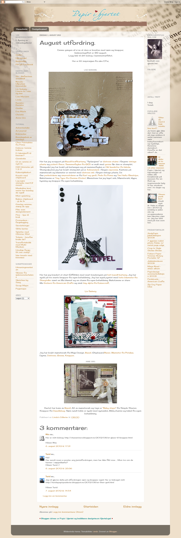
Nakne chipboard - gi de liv (24, 200)
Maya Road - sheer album (154, 267)
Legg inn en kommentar (55, 496)
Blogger (113, 531)
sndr (95, 531)
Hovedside (21, 29)
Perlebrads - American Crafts (155, 280)
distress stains (110, 161)
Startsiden (90, 506)
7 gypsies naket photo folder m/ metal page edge (155, 243)
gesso (108, 164)
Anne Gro (21, 118)
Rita (48, 434)
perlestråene (50, 175)
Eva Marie (21, 111)
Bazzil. (88, 352)
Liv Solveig (90, 291)
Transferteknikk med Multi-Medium (23, 244)
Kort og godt (90, 175)
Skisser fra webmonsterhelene (25, 275)
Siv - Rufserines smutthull (24, 77)
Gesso (60, 355)
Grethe (19, 108)
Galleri (19, 55)
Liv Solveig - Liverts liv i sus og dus (23, 91)
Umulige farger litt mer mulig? (23, 251)
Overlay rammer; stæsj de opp (24, 205)
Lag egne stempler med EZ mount (24, 183)
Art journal (21, 131)
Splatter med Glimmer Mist (23, 233)
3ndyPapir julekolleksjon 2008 (154, 235)
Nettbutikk (21, 61)
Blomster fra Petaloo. (122, 352)
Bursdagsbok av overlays (24, 138)
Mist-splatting (23, 196)
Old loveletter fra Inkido (117, 167)
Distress (51, 355)
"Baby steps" (109, 408)
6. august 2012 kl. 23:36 (59, 468)
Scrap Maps (22, 285)
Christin (20, 115)
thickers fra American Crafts (59, 283)
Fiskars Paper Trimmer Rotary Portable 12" (155, 256)
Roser (107, 352)
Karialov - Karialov (20, 104)
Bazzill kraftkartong (75, 161)
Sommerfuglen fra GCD (78, 164)
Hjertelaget (21, 58)
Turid (48, 454)
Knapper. (69, 355)
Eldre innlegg (132, 506)
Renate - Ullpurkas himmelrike (21, 84)
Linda (18, 100)
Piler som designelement (23, 211)
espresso (113, 169)
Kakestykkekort (23, 172)
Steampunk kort (161, 196)
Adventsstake (23, 128)
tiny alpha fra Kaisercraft (96, 283)
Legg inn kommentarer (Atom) (68, 512)
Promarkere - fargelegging (22, 221)
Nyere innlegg (48, 506)
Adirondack (93, 169)
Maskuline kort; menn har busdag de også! (24, 190)
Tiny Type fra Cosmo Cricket (70, 178)
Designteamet (39, 29)
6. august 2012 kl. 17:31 (58, 446)
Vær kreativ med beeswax (24, 256)
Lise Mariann (22, 97)
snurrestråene (68, 175)
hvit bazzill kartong (117, 275)
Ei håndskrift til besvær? (23, 154)
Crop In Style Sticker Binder (154, 249)
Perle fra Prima (105, 175)
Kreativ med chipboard (22, 176)
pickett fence (57, 164)
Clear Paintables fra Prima (24, 143)
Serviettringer (22, 225)
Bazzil (68, 408)
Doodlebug (59, 411)
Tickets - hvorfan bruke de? (24, 238)
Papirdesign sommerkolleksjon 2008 (155, 274)
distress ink (88, 172)
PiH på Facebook (24, 64)
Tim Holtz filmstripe (127, 175)
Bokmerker (21, 134)
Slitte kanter (22, 229)
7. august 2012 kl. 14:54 (58, 491)
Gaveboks (21, 158)
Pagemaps (21, 289)
